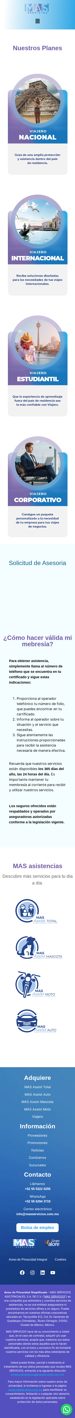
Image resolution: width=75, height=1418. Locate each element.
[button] (37, 21)
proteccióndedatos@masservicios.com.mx (37, 1374)
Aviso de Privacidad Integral (28, 1259)
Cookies (60, 1259)
